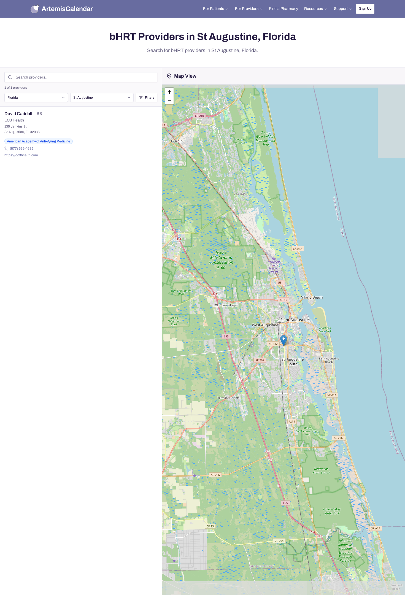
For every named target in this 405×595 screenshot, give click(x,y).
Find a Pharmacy (283, 9)
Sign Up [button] (365, 8)
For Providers (246, 9)
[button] (283, 340)
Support (341, 9)
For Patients (213, 9)
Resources (313, 9)
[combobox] (36, 97)
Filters (149, 97)
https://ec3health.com (21, 155)
